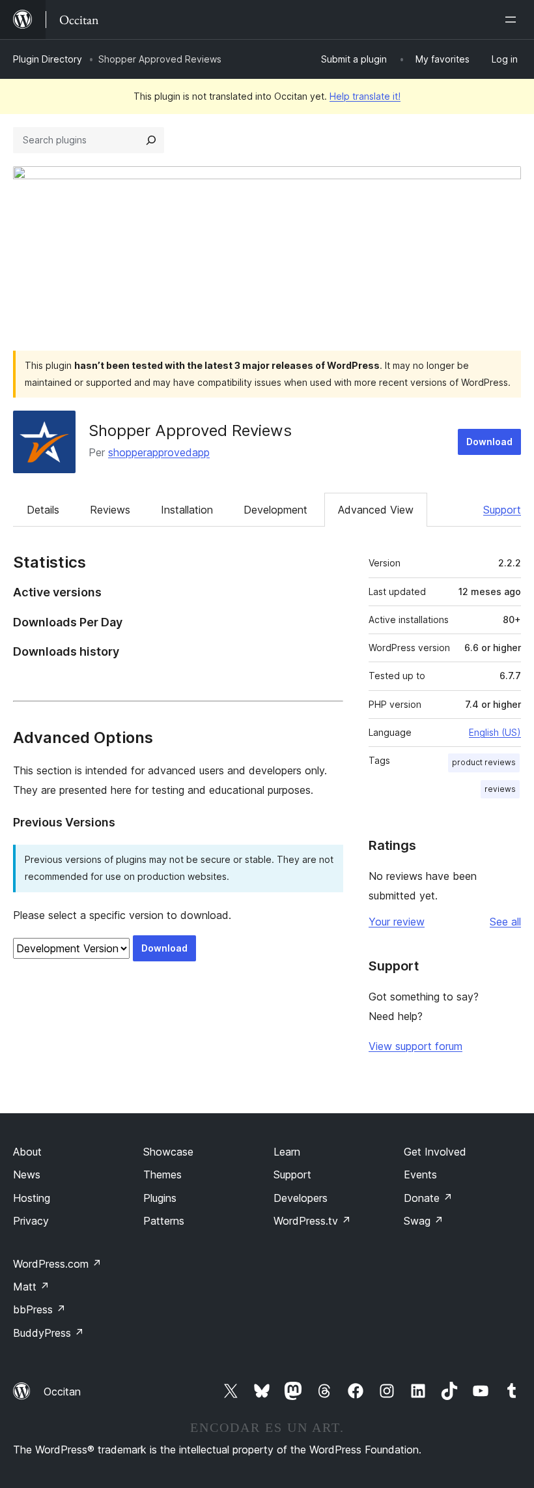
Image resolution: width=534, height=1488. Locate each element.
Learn (287, 1151)
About (27, 1151)
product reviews (484, 762)
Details (43, 509)
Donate (428, 1197)
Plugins (159, 1197)
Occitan (62, 1391)
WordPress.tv (312, 1220)
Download (489, 441)
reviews (500, 789)
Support (502, 509)
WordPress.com (57, 1263)
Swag (423, 1220)
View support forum (415, 1046)
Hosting (31, 1197)
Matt (31, 1286)
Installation (187, 509)
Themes (162, 1174)
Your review (397, 921)
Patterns (163, 1220)
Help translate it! (365, 96)
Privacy (31, 1220)
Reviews (110, 509)
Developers (301, 1197)
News (26, 1174)
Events (420, 1174)
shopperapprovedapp (159, 452)
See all (505, 921)
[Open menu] (513, 19)
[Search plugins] (151, 140)
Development (275, 509)
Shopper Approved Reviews (190, 430)
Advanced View (376, 509)
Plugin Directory (47, 59)
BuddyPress (48, 1332)
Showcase (168, 1151)
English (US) (495, 732)
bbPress (39, 1309)
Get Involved (435, 1151)
